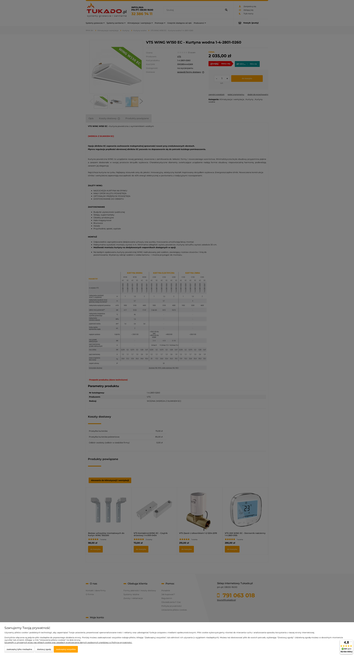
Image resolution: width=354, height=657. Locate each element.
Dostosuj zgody (44, 649)
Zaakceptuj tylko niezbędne (19, 649)
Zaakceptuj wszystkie (66, 649)
